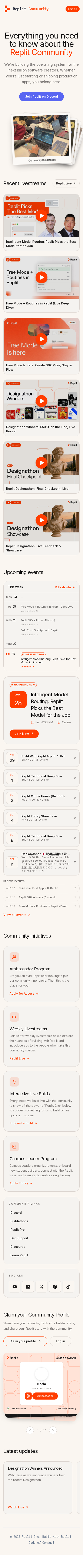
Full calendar (63, 587)
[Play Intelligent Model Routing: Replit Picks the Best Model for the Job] (41, 215)
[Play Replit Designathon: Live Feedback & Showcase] (41, 520)
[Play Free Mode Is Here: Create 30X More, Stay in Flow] (41, 339)
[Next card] (53, 1430)
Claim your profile (23, 1341)
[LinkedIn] (28, 1286)
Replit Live (64, 183)
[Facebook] (55, 1286)
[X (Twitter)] (41, 1286)
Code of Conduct (41, 1543)
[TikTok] (68, 1286)
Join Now (22, 733)
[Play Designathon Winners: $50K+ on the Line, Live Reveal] (41, 401)
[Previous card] (30, 1430)
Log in (60, 1341)
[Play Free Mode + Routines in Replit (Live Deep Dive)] (41, 277)
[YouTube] (14, 1286)
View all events (14, 915)
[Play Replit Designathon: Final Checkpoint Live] (41, 462)
